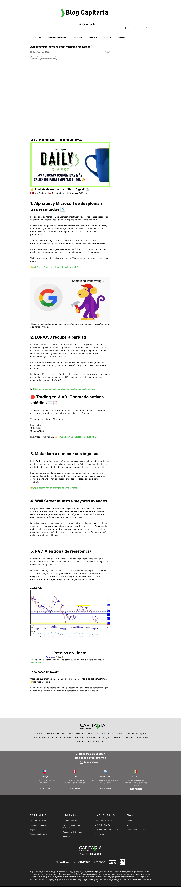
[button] (93, 37)
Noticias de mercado (48, 58)
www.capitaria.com (125, 873)
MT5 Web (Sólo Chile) (103, 825)
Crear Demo (99, 834)
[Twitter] (87, 24)
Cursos (129, 820)
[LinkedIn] (94, 24)
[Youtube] (90, 24)
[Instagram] (83, 24)
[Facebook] (80, 24)
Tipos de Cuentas (69, 820)
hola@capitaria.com (91, 762)
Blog (129, 825)
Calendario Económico (136, 829)
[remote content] (70, 657)
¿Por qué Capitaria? (38, 820)
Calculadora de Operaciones (73, 832)
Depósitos (66, 836)
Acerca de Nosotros (38, 825)
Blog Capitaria (87, 12)
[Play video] (70, 164)
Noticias (34, 58)
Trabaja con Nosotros (38, 834)
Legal (32, 829)
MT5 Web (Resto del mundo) (106, 829)
